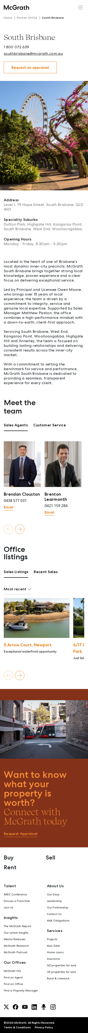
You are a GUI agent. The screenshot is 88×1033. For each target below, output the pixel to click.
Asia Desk (53, 946)
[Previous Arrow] (8, 529)
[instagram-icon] (53, 1007)
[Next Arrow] (19, 529)
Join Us (8, 907)
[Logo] (16, 7)
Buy (9, 857)
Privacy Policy (44, 1027)
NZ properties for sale (61, 965)
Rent (10, 867)
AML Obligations (58, 920)
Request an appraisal (30, 67)
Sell (50, 857)
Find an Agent (13, 977)
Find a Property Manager (21, 990)
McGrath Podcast (15, 952)
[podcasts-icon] (43, 1007)
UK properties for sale (61, 972)
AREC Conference (15, 894)
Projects (52, 939)
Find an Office (27, 18)
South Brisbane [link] (53, 18)
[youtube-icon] (25, 1007)
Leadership (54, 901)
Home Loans (55, 952)
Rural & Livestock (58, 978)
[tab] (16, 427)
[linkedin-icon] (34, 1007)
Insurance (53, 959)
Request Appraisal (20, 833)
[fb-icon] (15, 1007)
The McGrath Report (17, 926)
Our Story (53, 894)
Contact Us (54, 914)
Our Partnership (58, 907)
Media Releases (14, 939)
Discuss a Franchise (17, 901)
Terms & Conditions (17, 1027)
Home (8, 18)
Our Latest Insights (16, 933)
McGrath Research (16, 946)
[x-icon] (6, 1007)
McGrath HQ (12, 971)
